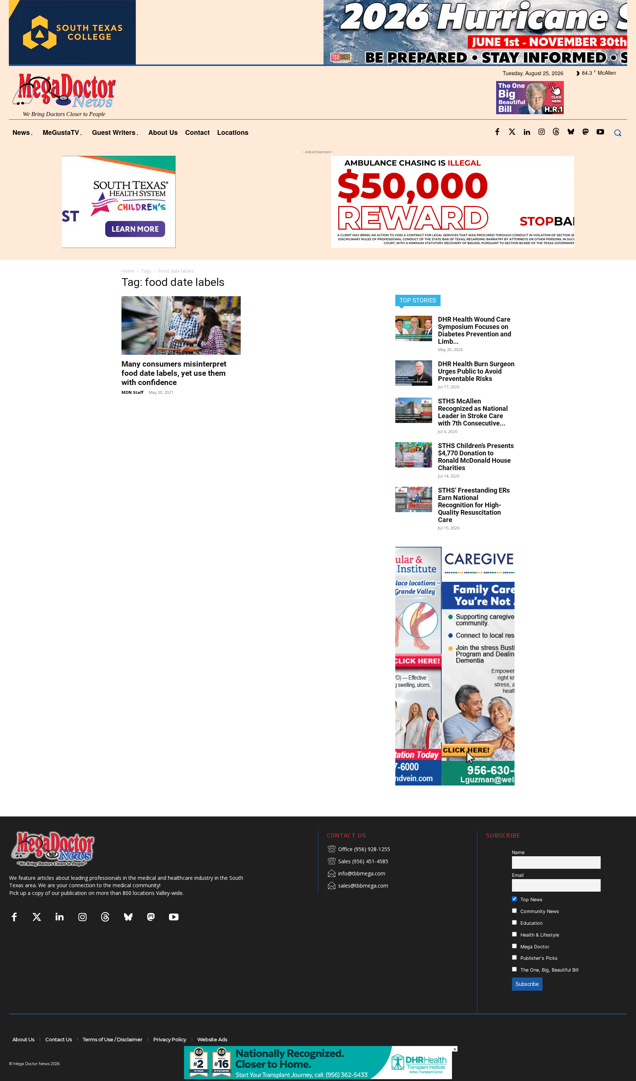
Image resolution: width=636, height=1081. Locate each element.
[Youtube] (600, 132)
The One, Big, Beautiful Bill (549, 970)
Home (127, 271)
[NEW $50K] (318, 202)
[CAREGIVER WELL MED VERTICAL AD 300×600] (455, 666)
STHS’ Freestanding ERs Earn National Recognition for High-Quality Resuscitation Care (474, 505)
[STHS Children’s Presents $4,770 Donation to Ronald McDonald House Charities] (413, 455)
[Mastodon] (585, 132)
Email (518, 875)
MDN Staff (132, 392)
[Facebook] (497, 132)
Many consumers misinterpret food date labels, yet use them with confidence (173, 373)
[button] (617, 132)
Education (531, 923)
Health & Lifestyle (539, 935)
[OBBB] (530, 97)
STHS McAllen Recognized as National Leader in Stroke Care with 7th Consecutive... (473, 412)
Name (518, 852)
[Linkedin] (526, 132)
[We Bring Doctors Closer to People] (64, 848)
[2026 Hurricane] (318, 32)
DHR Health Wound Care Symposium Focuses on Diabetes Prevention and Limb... (474, 330)
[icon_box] (358, 849)
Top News (531, 899)
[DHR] (318, 1077)
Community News (539, 911)
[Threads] (556, 132)
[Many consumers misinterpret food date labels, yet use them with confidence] (181, 325)
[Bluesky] (570, 132)
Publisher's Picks (538, 958)
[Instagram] (541, 132)
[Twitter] (512, 132)
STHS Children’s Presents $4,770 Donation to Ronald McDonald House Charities (476, 457)
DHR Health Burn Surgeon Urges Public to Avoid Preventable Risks (476, 371)
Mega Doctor (534, 946)
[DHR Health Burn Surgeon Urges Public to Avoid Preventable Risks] (413, 373)
